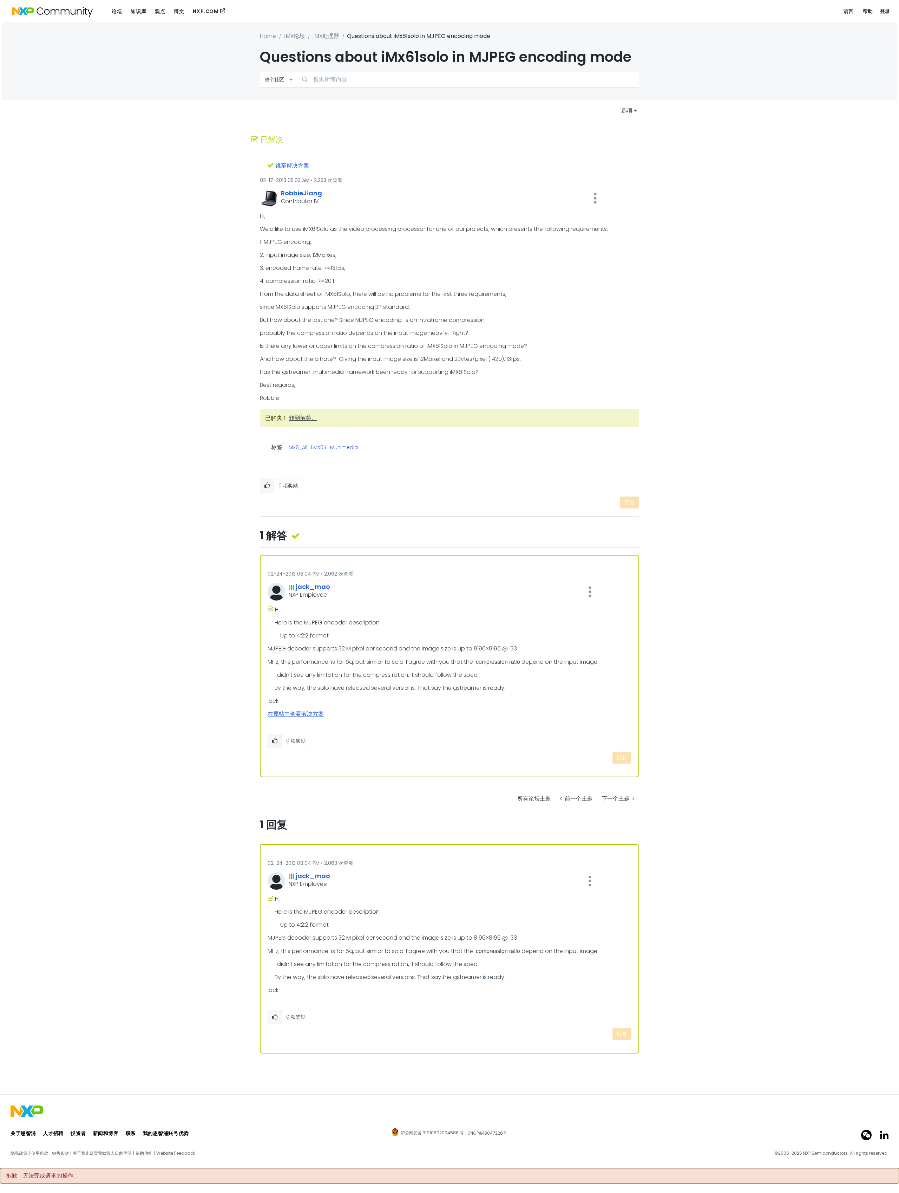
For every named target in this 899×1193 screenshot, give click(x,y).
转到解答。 (303, 418)
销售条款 (60, 1153)
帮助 (868, 11)
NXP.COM (205, 11)
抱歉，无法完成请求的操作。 (42, 1176)
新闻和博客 (106, 1133)
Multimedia (344, 448)
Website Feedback (175, 1153)
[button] (595, 198)
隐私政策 (19, 1153)
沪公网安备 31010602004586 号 (432, 1133)
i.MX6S (318, 448)
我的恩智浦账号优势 (166, 1133)
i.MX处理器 (326, 36)
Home (268, 36)
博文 (179, 11)
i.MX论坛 (294, 36)
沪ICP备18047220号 (487, 1133)
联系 (131, 1133)
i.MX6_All (297, 448)
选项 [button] (626, 110)
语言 (849, 11)
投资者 (78, 1133)
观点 (160, 11)
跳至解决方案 (292, 166)
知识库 (138, 11)
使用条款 (39, 1153)
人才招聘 (53, 1133)
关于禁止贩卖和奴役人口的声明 (102, 1153)
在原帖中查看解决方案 (296, 714)
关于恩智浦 (23, 1133)
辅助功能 (144, 1153)
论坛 (117, 11)
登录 (885, 11)
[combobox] (468, 79)
